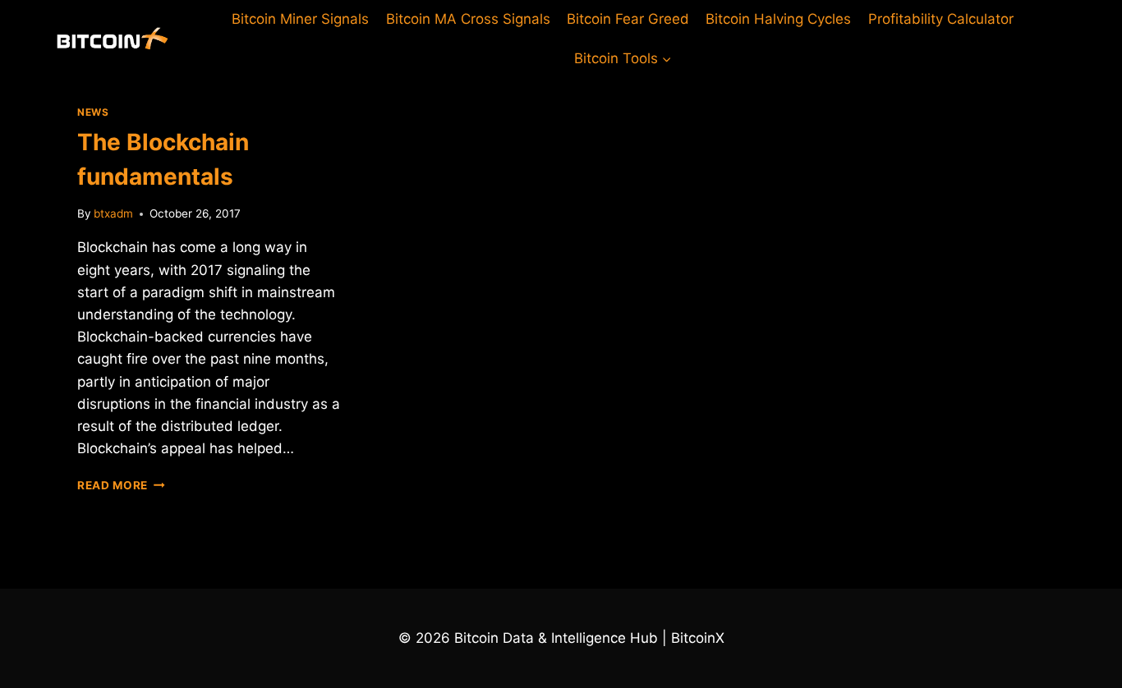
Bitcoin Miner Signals (300, 19)
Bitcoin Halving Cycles (778, 19)
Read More (121, 485)
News (92, 112)
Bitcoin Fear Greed (628, 19)
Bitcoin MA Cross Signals (468, 19)
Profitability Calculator (941, 19)
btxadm (113, 213)
